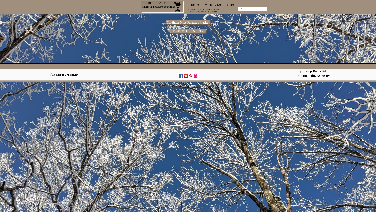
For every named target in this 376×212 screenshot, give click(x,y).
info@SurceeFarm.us (198, 12)
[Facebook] (181, 76)
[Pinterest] (191, 76)
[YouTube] (186, 76)
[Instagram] (195, 76)
